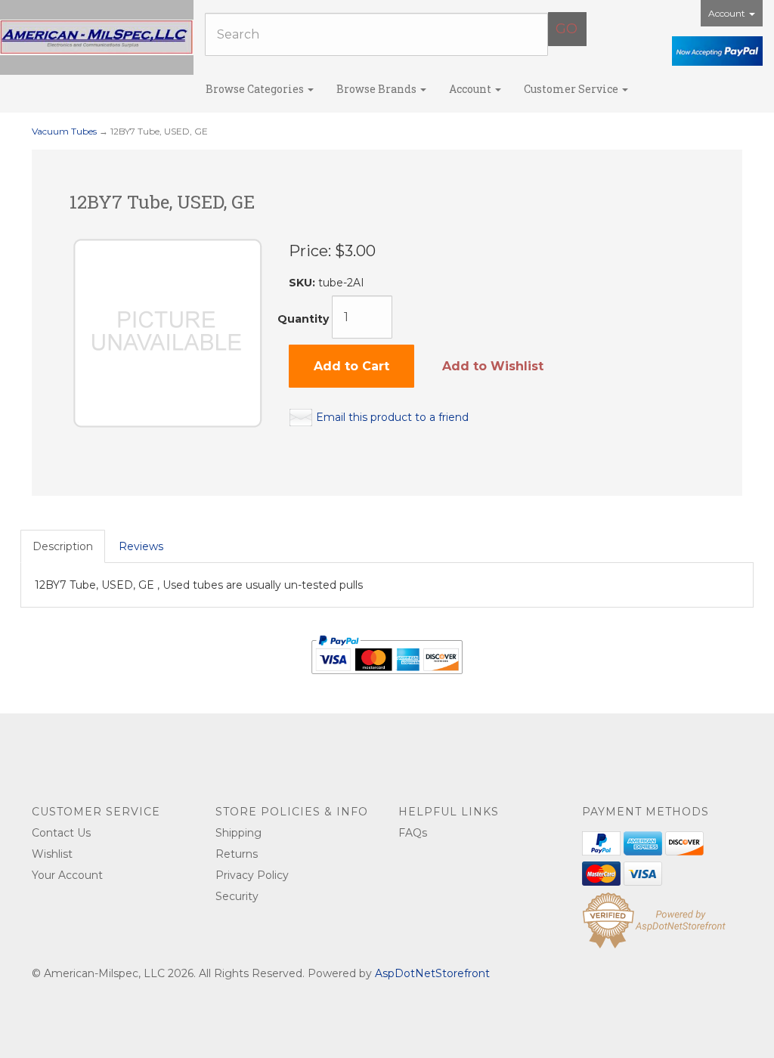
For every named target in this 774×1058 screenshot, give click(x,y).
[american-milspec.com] (97, 37)
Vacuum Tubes (64, 131)
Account (728, 13)
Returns (236, 854)
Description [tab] (63, 546)
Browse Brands (377, 89)
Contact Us (61, 833)
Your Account (67, 875)
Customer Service (572, 89)
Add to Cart (351, 366)
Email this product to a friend (392, 417)
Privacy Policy (252, 875)
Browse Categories (256, 89)
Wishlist (52, 854)
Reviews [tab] (141, 546)
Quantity (303, 319)
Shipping (238, 833)
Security (237, 896)
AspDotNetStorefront (432, 973)
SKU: (303, 282)
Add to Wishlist (492, 366)
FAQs (412, 833)
